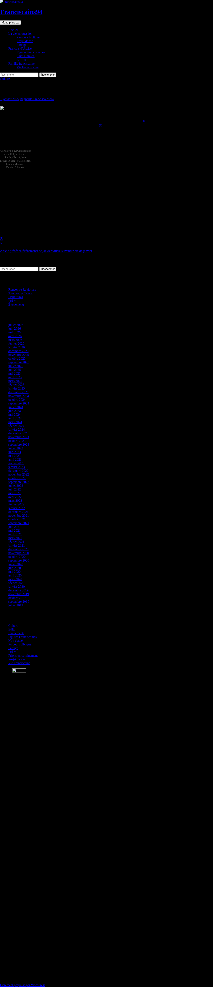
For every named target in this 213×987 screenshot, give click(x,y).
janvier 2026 (16, 347)
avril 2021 (15, 534)
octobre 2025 (17, 358)
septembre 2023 (18, 444)
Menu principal (10, 22)
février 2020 (16, 583)
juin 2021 (14, 527)
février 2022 (16, 504)
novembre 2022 (18, 474)
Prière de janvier (72, 251)
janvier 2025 (16, 388)
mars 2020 (15, 579)
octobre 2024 (17, 399)
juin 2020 (14, 568)
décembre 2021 (18, 512)
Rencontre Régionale (22, 289)
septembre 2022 (18, 482)
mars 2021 (15, 538)
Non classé (15, 640)
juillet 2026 (15, 325)
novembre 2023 (18, 437)
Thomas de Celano (20, 293)
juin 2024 (14, 411)
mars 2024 (15, 422)
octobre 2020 (17, 556)
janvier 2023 (16, 467)
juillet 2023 (15, 448)
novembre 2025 (18, 354)
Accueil (13, 30)
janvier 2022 (16, 508)
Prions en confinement (23, 655)
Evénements (16, 633)
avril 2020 (15, 575)
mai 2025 (14, 373)
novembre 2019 (18, 594)
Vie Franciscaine (27, 67)
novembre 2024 (18, 396)
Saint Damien (26, 56)
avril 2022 (15, 497)
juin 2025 (14, 369)
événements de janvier (26, 251)
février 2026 (16, 343)
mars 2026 (15, 340)
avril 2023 (15, 459)
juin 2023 (14, 452)
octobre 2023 (17, 440)
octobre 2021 (17, 519)
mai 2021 (14, 530)
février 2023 (16, 463)
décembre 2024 (18, 392)
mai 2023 (14, 455)
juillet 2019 (15, 605)
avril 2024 (15, 418)
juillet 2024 (15, 407)
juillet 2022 (15, 485)
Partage (21, 45)
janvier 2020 (16, 586)
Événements (16, 304)
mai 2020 (14, 571)
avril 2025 (15, 377)
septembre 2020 (18, 560)
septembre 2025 (18, 362)
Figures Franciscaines (31, 52)
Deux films (15, 297)
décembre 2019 (18, 590)
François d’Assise (20, 48)
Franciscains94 (21, 12)
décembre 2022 (18, 470)
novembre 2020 (18, 553)
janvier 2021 (16, 545)
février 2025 (16, 384)
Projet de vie (25, 41)
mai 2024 (14, 414)
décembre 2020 (18, 549)
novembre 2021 (18, 515)
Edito (11, 629)
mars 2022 (15, 500)
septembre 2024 (18, 403)
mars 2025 (15, 381)
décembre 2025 (18, 351)
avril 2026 (15, 336)
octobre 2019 (17, 598)
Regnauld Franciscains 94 (37, 99)
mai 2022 (14, 493)
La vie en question (20, 33)
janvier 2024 (16, 429)
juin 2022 (14, 489)
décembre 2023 (18, 433)
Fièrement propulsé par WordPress (22, 985)
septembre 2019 (18, 601)
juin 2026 (14, 328)
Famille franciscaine (21, 63)
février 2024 (16, 426)
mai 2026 (14, 332)
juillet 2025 (15, 366)
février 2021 (16, 541)
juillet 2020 (15, 564)
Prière (12, 300)
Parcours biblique (28, 37)
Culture (5, 78)
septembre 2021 (18, 523)
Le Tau (21, 59)
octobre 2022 (17, 478)
